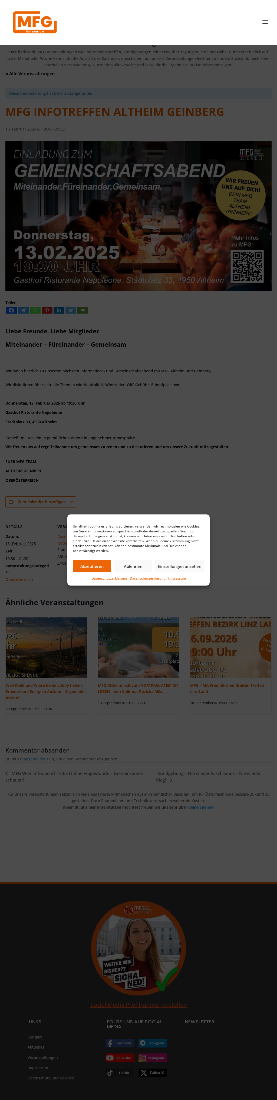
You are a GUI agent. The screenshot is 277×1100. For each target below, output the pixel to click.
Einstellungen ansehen (179, 566)
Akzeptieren (92, 566)
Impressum (177, 578)
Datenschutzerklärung (109, 578)
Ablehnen (133, 566)
